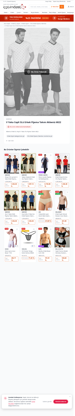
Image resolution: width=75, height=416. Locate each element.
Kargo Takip (48, 1)
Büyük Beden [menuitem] (35, 12)
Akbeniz (9, 119)
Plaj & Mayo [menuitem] (52, 12)
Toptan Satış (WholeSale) (59, 1)
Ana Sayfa (7, 23)
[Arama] (62, 7)
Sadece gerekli (47, 401)
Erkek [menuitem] (12, 12)
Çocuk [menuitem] (18, 12)
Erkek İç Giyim (16, 23)
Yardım (69, 1)
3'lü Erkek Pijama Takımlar (38, 23)
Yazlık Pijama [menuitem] (62, 12)
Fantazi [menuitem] (26, 12)
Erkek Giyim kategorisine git (15, 136)
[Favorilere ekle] (17, 155)
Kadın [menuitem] (6, 12)
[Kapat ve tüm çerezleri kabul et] (70, 396)
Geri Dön (11, 141)
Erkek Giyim (25, 23)
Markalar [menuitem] (44, 12)
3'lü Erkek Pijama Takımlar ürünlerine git (39, 136)
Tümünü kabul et (60, 401)
